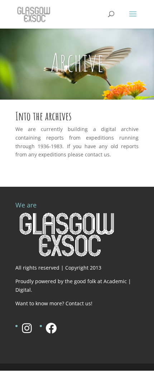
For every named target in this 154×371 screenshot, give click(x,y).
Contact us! (79, 303)
